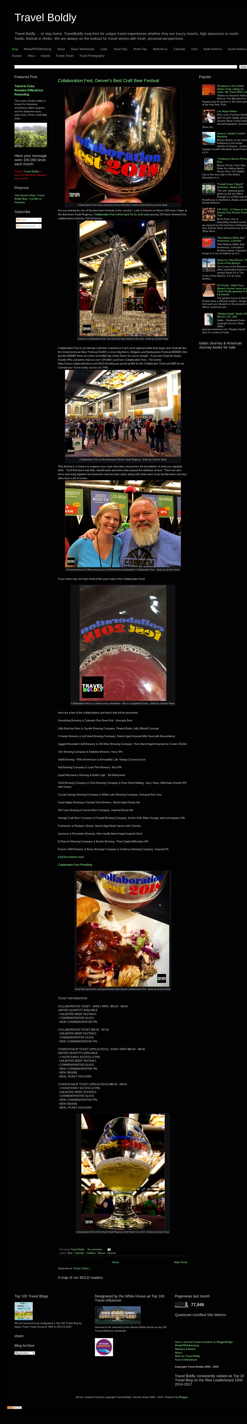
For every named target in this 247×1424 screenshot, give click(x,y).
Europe (17, 55)
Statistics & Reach (185, 1349)
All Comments (27, 226)
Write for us (160, 49)
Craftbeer (91, 1253)
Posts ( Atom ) (82, 1268)
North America (212, 49)
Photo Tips (140, 49)
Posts (22, 219)
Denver (102, 1253)
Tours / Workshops (82, 49)
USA (194, 49)
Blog (15, 49)
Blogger (183, 1397)
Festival (111, 1253)
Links (103, 49)
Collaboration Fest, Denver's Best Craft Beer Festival (108, 80)
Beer (70, 1253)
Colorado (179, 49)
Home (115, 1262)
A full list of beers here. (71, 856)
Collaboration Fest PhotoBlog (75, 864)
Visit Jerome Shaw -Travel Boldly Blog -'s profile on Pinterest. (29, 199)
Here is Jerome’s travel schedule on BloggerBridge (204, 1341)
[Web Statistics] (14, 1408)
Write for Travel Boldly (187, 1356)
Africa (31, 55)
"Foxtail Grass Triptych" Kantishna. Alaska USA (230, 186)
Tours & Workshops (186, 1359)
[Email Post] (109, 1249)
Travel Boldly (78, 1249)
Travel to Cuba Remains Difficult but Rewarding (28, 90)
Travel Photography (92, 55)
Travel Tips (120, 49)
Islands (45, 55)
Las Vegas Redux (227, 111)
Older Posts (180, 1262)
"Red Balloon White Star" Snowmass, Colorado (231, 239)
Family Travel (64, 55)
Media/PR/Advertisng (187, 1345)
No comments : (96, 1249)
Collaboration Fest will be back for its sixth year (122, 214)
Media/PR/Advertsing (37, 49)
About (61, 49)
